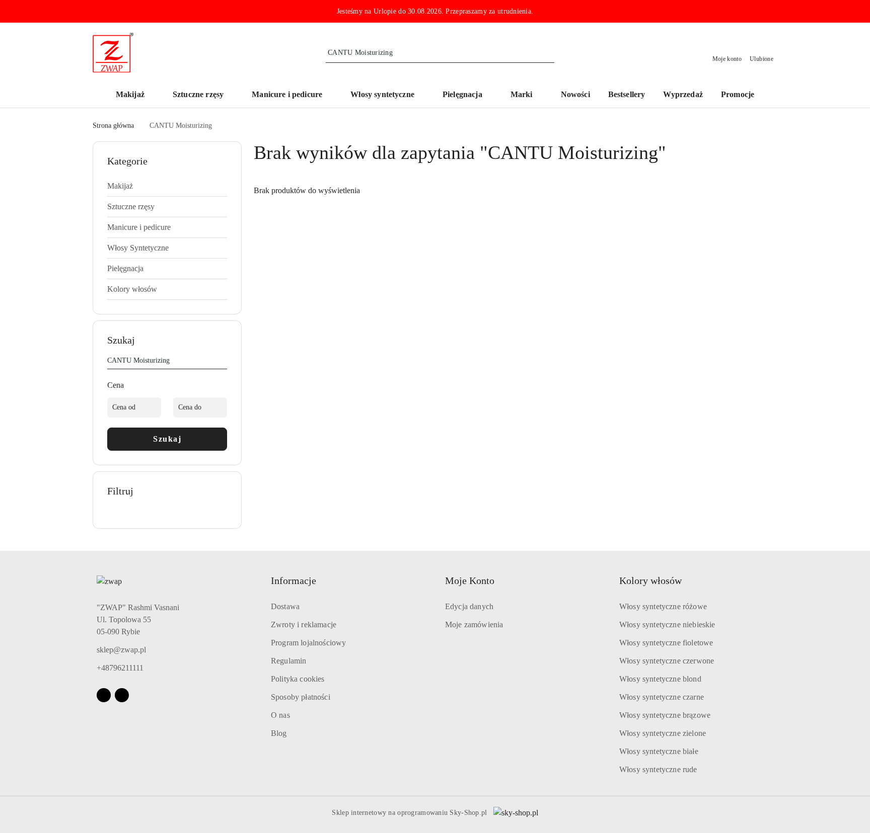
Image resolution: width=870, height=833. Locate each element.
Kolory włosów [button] (650, 580)
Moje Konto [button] (469, 580)
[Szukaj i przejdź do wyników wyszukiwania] (548, 52)
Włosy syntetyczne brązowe (664, 715)
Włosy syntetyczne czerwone (666, 660)
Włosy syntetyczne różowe (663, 606)
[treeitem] (167, 186)
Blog (279, 733)
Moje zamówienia (474, 624)
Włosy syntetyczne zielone (662, 733)
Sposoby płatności (300, 697)
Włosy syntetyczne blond (660, 679)
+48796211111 (120, 667)
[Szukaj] (223, 362)
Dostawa (285, 606)
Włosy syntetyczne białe (658, 751)
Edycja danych (469, 606)
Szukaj (167, 439)
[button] (526, 95)
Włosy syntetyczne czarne (661, 697)
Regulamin (288, 660)
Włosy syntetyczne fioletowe (666, 642)
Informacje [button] (293, 580)
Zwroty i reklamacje (303, 624)
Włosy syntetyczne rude (658, 769)
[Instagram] (122, 695)
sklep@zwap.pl (121, 649)
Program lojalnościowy (308, 642)
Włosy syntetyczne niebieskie (667, 624)
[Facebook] (104, 695)
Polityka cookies (298, 679)
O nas (280, 715)
